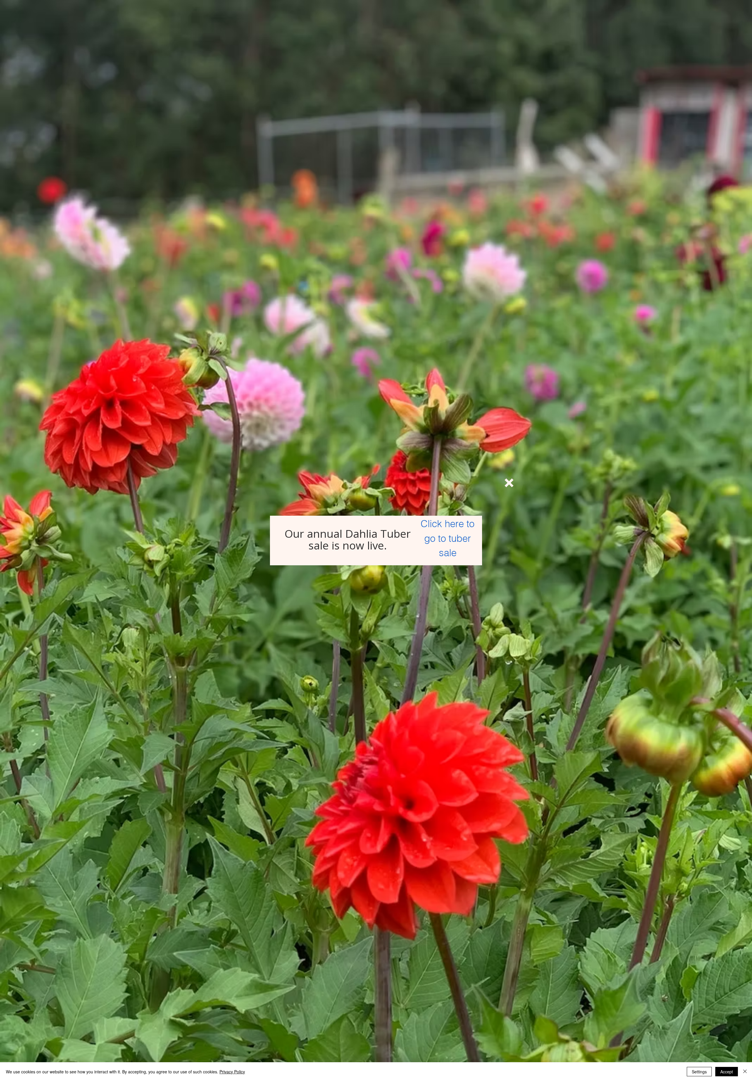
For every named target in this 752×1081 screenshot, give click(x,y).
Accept (726, 1072)
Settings (699, 1072)
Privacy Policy (232, 1072)
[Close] (744, 1071)
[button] (509, 482)
